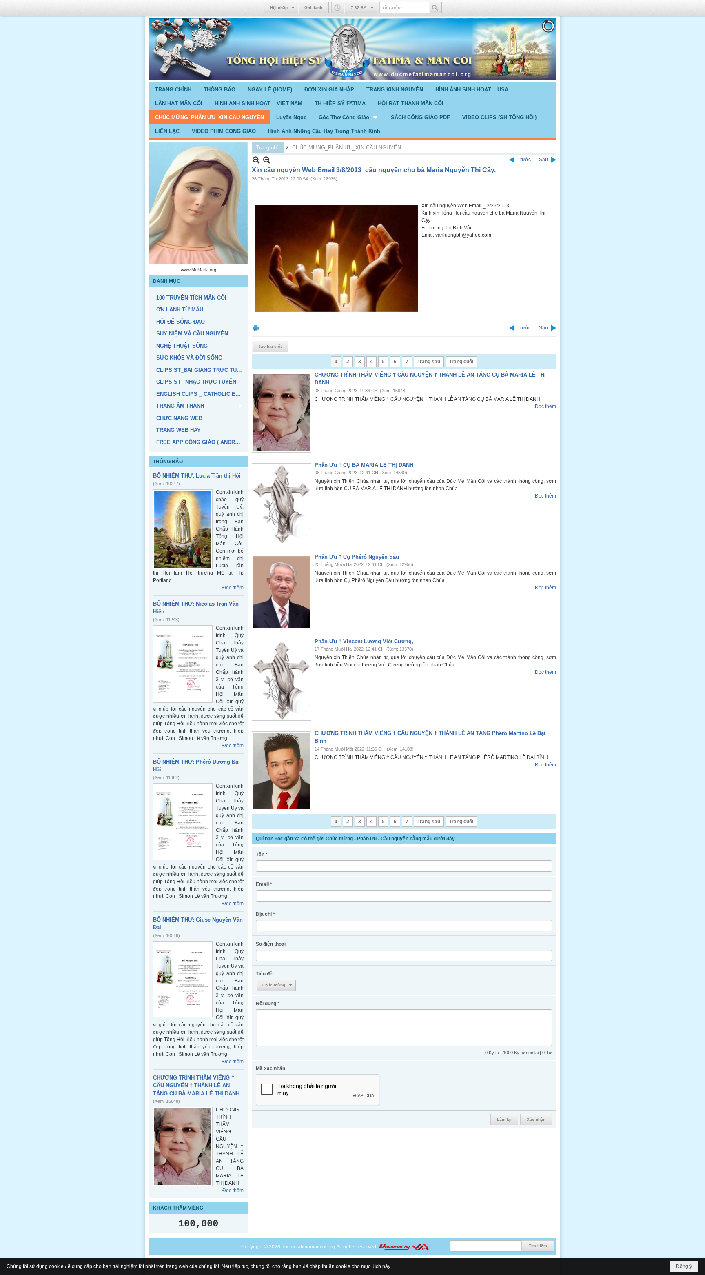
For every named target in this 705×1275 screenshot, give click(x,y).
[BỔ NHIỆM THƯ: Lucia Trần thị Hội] (182, 529)
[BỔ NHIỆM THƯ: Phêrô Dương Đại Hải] (182, 821)
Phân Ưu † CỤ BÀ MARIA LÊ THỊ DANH (364, 465)
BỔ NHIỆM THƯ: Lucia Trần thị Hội (197, 476)
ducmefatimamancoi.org (308, 1247)
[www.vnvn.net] (403, 1247)
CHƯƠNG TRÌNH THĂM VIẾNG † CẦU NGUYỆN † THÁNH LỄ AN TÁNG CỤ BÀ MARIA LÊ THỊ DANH (196, 1086)
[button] (349, 117)
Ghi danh (313, 7)
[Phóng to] (266, 159)
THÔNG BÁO (168, 461)
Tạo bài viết (270, 346)
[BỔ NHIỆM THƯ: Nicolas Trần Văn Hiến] (182, 664)
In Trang (256, 328)
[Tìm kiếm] (435, 7)
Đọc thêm (233, 588)
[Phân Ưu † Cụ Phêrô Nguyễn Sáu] (281, 592)
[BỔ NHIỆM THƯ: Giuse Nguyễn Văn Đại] (182, 979)
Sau (543, 159)
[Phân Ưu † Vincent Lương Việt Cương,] (281, 680)
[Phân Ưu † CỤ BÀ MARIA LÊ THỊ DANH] (281, 503)
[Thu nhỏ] (256, 159)
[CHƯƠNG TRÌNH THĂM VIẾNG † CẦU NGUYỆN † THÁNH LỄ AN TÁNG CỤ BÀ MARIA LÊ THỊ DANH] (182, 1146)
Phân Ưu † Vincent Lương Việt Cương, (364, 641)
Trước (524, 159)
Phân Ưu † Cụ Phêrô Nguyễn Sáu (357, 557)
